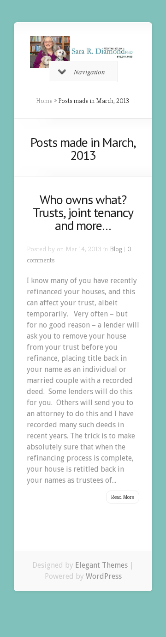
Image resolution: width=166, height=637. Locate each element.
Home (44, 101)
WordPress (104, 576)
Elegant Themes (101, 565)
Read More (122, 496)
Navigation (89, 71)
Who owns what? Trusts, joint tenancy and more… (83, 212)
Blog (116, 248)
